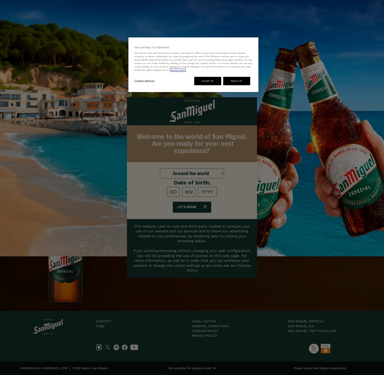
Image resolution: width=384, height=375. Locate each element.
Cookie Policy (178, 70)
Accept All (208, 80)
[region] (193, 64)
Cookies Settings (144, 80)
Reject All (236, 80)
